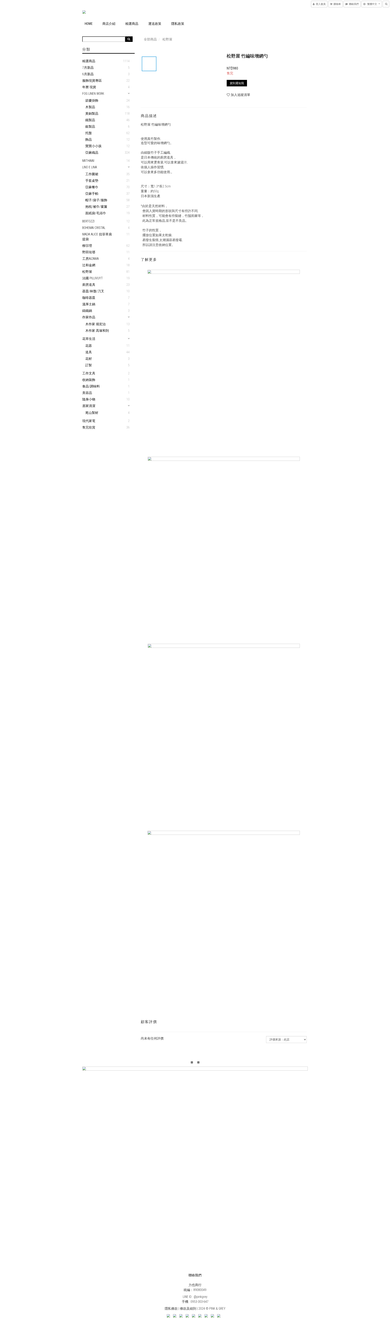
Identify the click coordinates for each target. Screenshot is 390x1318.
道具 (88, 352)
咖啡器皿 (88, 298)
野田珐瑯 (88, 252)
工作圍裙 (91, 174)
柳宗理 (87, 246)
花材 (88, 359)
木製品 (90, 107)
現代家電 (88, 421)
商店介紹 (108, 24)
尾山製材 (91, 413)
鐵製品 (90, 120)
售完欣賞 (88, 427)
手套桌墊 (91, 181)
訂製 (88, 365)
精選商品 (131, 24)
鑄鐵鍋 (87, 311)
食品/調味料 (91, 386)
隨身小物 (88, 399)
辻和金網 (88, 265)
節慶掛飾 (91, 100)
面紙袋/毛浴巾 (95, 213)
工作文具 (88, 373)
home (88, 24)
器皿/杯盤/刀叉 (93, 291)
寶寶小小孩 (93, 146)
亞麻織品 (91, 152)
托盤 (88, 133)
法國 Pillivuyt (92, 278)
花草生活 (88, 339)
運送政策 (154, 24)
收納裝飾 (88, 380)
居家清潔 (88, 406)
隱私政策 (177, 24)
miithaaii (88, 161)
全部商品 (150, 39)
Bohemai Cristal (93, 228)
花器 (88, 346)
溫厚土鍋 (88, 304)
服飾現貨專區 (92, 81)
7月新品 (88, 68)
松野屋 (87, 272)
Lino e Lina (89, 167)
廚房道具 (88, 285)
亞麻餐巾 (91, 187)
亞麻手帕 (91, 194)
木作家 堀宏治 (95, 324)
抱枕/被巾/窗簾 (96, 207)
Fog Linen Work (93, 94)
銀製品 (90, 126)
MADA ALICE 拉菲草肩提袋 (97, 236)
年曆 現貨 (89, 87)
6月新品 (88, 74)
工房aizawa (90, 259)
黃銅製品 (91, 113)
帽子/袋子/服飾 (96, 200)
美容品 (87, 393)
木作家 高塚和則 (97, 331)
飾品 (88, 139)
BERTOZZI (88, 221)
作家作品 (88, 317)
